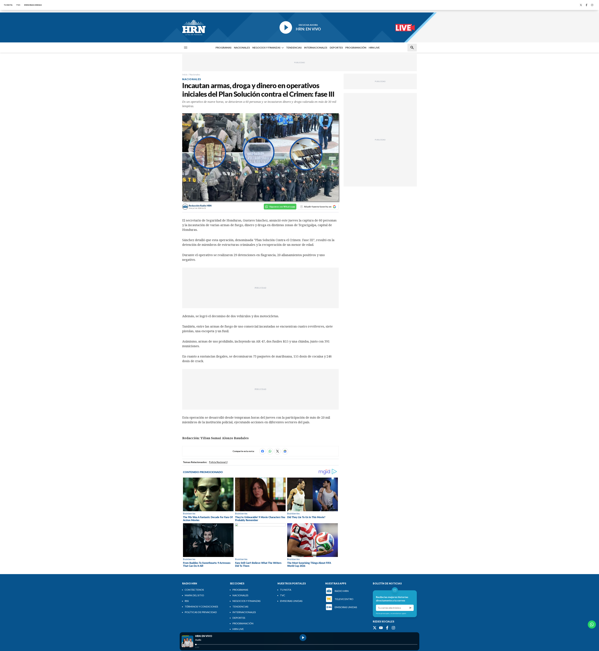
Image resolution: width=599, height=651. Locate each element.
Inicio (184, 74)
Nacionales (195, 74)
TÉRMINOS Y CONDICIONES (201, 606)
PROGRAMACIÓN (355, 47)
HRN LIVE (374, 47)
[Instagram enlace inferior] (393, 628)
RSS (187, 600)
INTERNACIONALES (315, 47)
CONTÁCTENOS (194, 589)
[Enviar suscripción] (410, 608)
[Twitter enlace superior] (581, 5)
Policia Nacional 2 (218, 462)
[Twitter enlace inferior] (375, 628)
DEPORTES (336, 47)
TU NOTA (8, 5)
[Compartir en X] (277, 451)
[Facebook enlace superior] (586, 5)
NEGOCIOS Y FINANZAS (266, 47)
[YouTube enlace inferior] (381, 628)
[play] (303, 637)
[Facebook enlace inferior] (387, 628)
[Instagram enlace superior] (592, 5)
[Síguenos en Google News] (285, 451)
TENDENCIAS (294, 47)
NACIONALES (242, 47)
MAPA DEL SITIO (194, 595)
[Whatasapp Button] (592, 624)
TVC (18, 5)
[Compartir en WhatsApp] (270, 451)
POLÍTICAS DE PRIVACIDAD (201, 612)
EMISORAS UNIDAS (33, 5)
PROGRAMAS (223, 47)
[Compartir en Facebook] (262, 451)
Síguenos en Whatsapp (282, 206)
